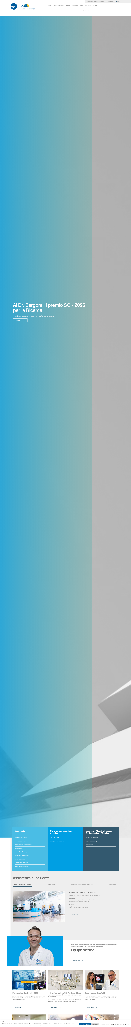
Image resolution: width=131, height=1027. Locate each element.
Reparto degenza (51, 884)
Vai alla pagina (74, 914)
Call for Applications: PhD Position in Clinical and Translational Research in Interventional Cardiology (64, 995)
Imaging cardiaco (19, 848)
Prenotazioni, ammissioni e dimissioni (22, 884)
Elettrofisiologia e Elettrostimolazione (23, 844)
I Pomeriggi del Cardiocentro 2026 (25, 993)
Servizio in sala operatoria (92, 837)
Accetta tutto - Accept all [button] (85, 1024)
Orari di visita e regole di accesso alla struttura (82, 884)
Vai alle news (12, 320)
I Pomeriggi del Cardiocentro (21, 866)
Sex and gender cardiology (21, 862)
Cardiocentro (75, 5)
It (116, 1)
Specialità (68, 5)
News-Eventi (88, 5)
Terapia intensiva (89, 844)
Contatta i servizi (113, 884)
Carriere (50, 5)
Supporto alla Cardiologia (91, 841)
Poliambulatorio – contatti (21, 837)
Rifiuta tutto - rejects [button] (105, 1024)
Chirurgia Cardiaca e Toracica (57, 841)
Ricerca (81, 5)
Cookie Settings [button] (95, 1024)
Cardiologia (20, 831)
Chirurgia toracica (54, 837)
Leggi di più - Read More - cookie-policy (120, 1024)
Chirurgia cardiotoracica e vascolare (61, 832)
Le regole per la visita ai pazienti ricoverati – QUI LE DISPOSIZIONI (84, 895)
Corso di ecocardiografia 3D (95, 993)
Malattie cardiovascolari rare (21, 859)
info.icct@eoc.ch (111, 1)
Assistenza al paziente (59, 5)
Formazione (95, 5)
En (118, 1)
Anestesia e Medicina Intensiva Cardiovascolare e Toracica (99, 832)
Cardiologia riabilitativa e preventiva (23, 851)
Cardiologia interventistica (21, 841)
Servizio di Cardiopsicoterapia (22, 855)
